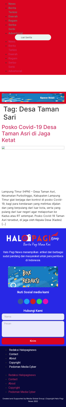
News (12, 3)
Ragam (12, 20)
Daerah (13, 16)
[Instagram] (45, 301)
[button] (7, 37)
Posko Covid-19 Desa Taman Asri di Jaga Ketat (29, 133)
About (12, 358)
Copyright (14, 362)
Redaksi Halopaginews (22, 350)
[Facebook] (20, 301)
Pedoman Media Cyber (22, 366)
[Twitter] (26, 301)
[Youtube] (33, 301)
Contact (13, 354)
